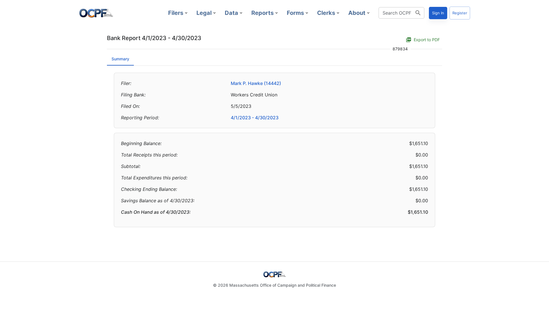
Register (459, 13)
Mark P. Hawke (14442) (256, 83)
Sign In (438, 13)
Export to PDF (427, 39)
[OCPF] (96, 13)
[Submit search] (418, 13)
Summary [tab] (120, 58)
